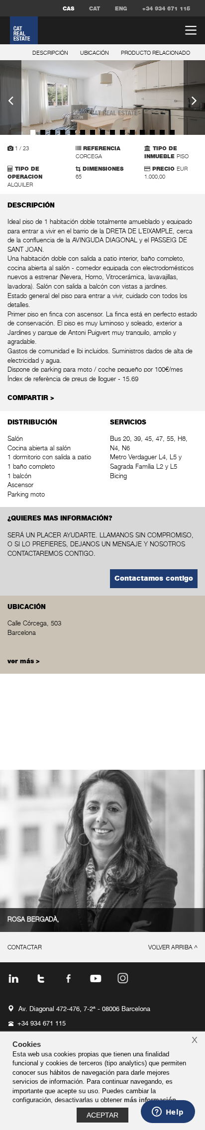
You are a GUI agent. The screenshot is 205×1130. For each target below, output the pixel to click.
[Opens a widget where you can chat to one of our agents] (167, 1112)
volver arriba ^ (173, 948)
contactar (24, 948)
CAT (94, 8)
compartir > (30, 398)
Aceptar (102, 1115)
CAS (68, 8)
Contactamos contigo (153, 578)
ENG (121, 8)
